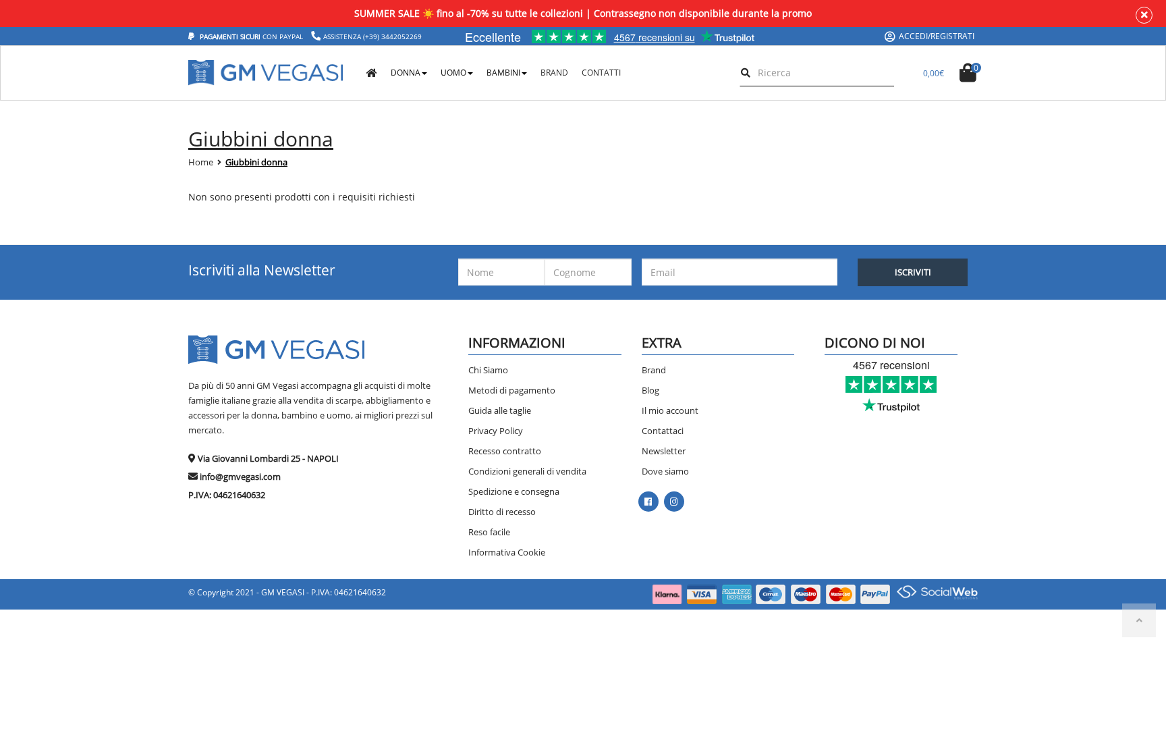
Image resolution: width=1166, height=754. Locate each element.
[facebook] (648, 501)
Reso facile (489, 532)
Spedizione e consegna (513, 491)
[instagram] (673, 501)
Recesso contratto (504, 451)
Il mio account (670, 410)
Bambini (503, 72)
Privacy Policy (495, 431)
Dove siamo (665, 471)
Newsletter (664, 451)
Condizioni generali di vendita (527, 471)
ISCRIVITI (913, 272)
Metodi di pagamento (511, 390)
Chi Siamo (488, 370)
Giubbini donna (256, 162)
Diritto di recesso (502, 512)
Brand (654, 370)
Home (200, 162)
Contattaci (663, 431)
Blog (650, 390)
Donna (405, 72)
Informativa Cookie (506, 552)
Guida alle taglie (499, 410)
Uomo (453, 72)
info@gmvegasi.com (240, 476)
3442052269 (401, 36)
